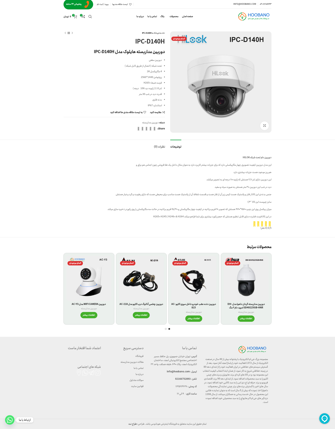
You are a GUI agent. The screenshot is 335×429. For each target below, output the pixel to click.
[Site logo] (254, 16)
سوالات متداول (136, 380)
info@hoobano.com (178, 372)
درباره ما (140, 374)
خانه (163, 33)
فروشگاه (156, 33)
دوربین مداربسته (150, 123)
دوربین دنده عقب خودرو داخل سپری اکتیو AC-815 (193, 306)
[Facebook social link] (154, 128)
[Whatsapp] (9, 420)
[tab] (175, 145)
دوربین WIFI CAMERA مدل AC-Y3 (89, 304)
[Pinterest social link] (146, 128)
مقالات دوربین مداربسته (132, 362)
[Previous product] (72, 33)
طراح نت (132, 424)
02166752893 (183, 379)
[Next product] (65, 33)
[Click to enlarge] (264, 125)
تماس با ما (139, 368)
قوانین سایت (137, 386)
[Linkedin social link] (142, 128)
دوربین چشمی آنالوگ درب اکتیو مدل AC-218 (141, 304)
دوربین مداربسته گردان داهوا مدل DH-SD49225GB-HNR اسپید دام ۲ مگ (246, 306)
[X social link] (150, 128)
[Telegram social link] (138, 128)
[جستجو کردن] (90, 16)
